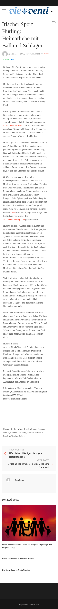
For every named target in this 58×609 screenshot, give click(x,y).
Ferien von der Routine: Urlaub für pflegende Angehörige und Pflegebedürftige (27, 546)
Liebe (12, 212)
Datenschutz (34, 604)
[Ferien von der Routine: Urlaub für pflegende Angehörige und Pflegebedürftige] (29, 523)
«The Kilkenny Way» (13, 125)
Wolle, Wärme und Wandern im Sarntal (18, 559)
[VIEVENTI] (29, 10)
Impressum (23, 604)
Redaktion (12, 54)
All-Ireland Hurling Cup (14, 219)
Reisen (46, 54)
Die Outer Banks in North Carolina (16, 570)
